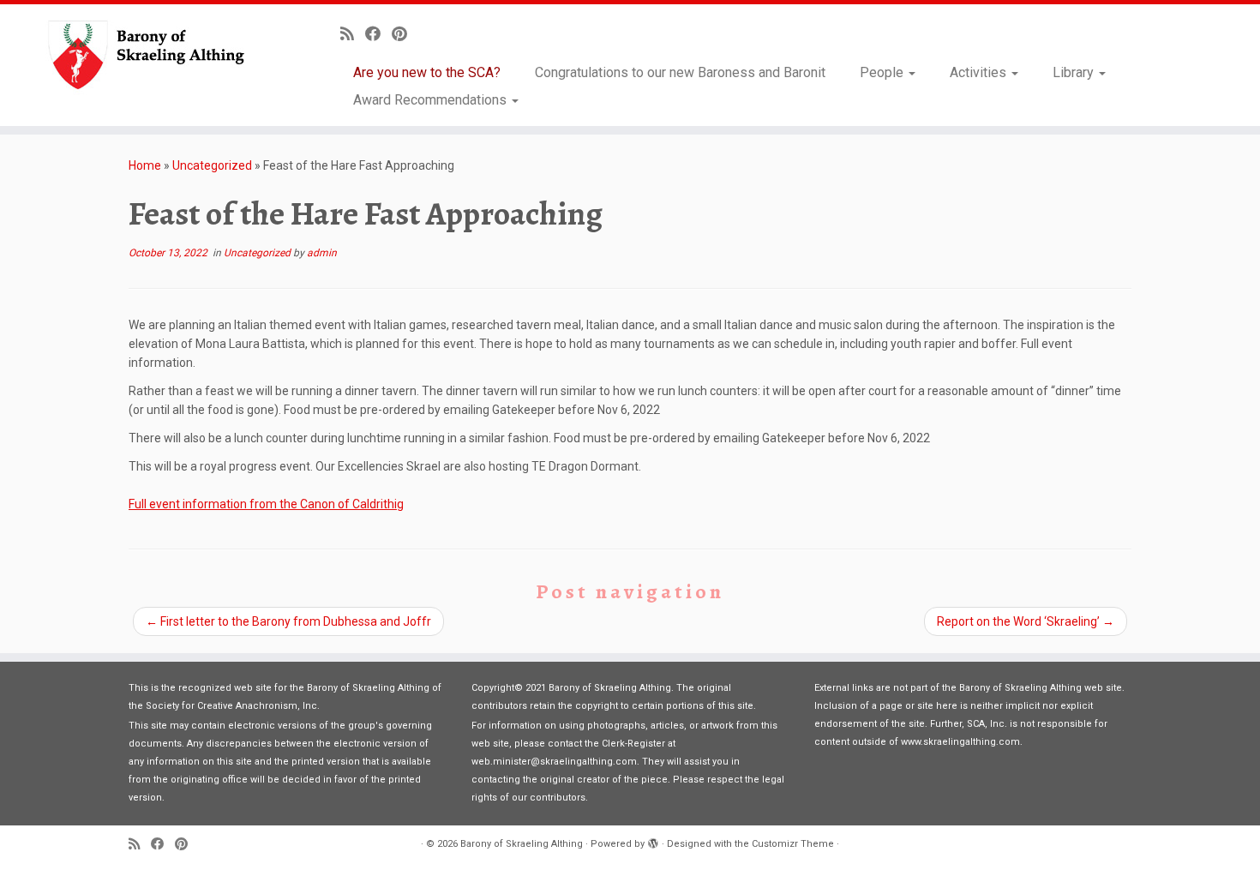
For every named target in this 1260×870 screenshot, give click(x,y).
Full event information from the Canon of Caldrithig (266, 504)
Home (145, 165)
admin (322, 253)
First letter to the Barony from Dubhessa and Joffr (288, 621)
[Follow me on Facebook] (378, 34)
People (883, 72)
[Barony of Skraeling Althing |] (145, 56)
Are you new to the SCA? (427, 72)
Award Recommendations (431, 100)
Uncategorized (212, 165)
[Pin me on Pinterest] (405, 34)
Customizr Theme (793, 843)
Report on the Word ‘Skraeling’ (1025, 621)
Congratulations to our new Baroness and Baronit (680, 72)
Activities (980, 72)
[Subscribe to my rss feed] (352, 34)
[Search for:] (1218, 99)
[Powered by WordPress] (653, 841)
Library (1075, 72)
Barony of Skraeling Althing (521, 843)
